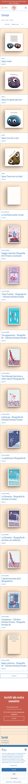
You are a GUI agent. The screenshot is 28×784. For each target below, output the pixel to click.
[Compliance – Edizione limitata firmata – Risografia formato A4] (14, 600)
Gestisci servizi (13, 765)
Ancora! (14, 676)
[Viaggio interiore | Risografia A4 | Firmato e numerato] (14, 234)
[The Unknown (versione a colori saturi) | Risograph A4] (14, 357)
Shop (7, 20)
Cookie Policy (9, 781)
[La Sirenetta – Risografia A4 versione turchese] (14, 477)
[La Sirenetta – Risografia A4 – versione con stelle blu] (14, 518)
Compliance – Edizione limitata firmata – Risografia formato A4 (13, 622)
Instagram (6, 742)
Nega (14, 774)
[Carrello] (26, 8)
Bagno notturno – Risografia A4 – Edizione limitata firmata (13, 664)
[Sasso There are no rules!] (14, 157)
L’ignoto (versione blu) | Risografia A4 (11, 579)
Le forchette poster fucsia (12, 214)
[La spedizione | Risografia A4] (14, 439)
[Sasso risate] (14, 42)
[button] (25, 749)
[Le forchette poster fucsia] (14, 196)
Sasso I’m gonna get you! (11, 99)
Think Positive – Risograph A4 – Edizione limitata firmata (13, 295)
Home (2, 20)
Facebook (6, 740)
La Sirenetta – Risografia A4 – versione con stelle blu (13, 538)
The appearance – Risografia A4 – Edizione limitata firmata (13, 336)
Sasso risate (6, 61)
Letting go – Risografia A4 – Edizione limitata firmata (12, 418)
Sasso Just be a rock (10, 137)
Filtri (8, 24)
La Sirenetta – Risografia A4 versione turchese (12, 497)
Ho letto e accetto (15, 713)
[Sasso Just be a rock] (14, 119)
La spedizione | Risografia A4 (13, 457)
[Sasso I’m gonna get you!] (14, 80)
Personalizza (14, 778)
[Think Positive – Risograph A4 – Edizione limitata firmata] (14, 275)
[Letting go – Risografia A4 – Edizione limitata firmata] (14, 398)
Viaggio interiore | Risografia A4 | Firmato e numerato (13, 254)
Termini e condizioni (17, 781)
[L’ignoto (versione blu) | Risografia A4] (14, 559)
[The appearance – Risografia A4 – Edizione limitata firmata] (14, 316)
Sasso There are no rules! (12, 176)
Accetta (14, 769)
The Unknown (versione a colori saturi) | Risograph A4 (12, 377)
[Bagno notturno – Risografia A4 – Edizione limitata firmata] (14, 644)
